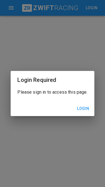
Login (83, 108)
